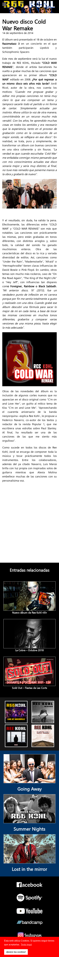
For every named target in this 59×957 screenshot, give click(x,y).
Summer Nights (29, 828)
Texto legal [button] (26, 944)
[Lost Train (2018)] (43, 744)
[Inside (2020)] (16, 744)
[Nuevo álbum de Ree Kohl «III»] (30, 608)
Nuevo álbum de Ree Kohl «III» (29, 612)
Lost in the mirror (29, 869)
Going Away (29, 788)
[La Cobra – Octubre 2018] (30, 646)
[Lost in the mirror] (29, 861)
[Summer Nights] (29, 821)
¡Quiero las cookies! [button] (16, 952)
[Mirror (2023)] (43, 720)
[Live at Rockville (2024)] (16, 720)
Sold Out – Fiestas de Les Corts (29, 688)
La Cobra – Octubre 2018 (29, 650)
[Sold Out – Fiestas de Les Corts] (30, 684)
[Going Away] (29, 781)
